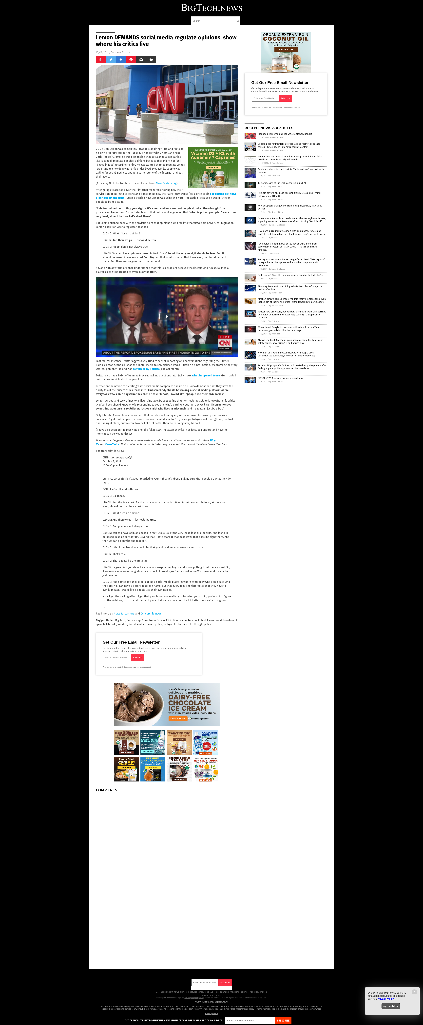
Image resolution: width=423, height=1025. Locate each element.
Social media (136, 624)
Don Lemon (180, 620)
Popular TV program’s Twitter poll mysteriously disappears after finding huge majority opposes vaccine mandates (292, 367)
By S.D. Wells (274, 347)
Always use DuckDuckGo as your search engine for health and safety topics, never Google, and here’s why (290, 342)
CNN (169, 620)
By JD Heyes (274, 253)
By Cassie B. (274, 372)
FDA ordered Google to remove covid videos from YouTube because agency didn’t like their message (289, 329)
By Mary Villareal (276, 306)
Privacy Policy (211, 1013)
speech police (153, 624)
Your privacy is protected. (113, 667)
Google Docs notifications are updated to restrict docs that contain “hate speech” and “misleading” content (289, 145)
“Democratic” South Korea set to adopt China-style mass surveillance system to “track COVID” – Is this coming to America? (288, 246)
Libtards (111, 624)
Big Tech (120, 620)
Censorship (134, 620)
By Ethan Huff (274, 176)
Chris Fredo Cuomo (153, 620)
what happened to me (206, 375)
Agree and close (390, 1006)
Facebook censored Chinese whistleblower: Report (285, 134)
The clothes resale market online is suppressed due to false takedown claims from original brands (290, 158)
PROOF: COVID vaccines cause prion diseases (281, 378)
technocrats (185, 624)
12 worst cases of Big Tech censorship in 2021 (282, 183)
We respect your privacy (194, 998)
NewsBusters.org (166, 183)
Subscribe (283, 1020)
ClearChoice (112, 444)
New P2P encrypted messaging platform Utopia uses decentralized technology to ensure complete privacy (286, 354)
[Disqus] (167, 836)
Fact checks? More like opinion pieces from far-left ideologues (291, 275)
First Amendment (211, 620)
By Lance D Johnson (277, 225)
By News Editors (276, 137)
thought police (203, 624)
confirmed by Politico (146, 368)
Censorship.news (151, 613)
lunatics (122, 624)
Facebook (194, 620)
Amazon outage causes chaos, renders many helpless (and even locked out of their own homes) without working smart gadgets (292, 300)
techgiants (169, 624)
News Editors (122, 52)
